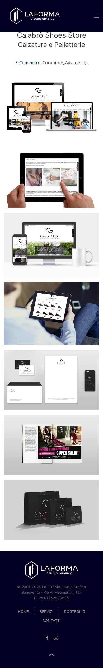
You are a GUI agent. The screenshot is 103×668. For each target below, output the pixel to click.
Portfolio (74, 611)
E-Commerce (27, 63)
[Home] (35, 16)
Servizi (46, 611)
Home (23, 611)
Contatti (51, 620)
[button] (96, 15)
